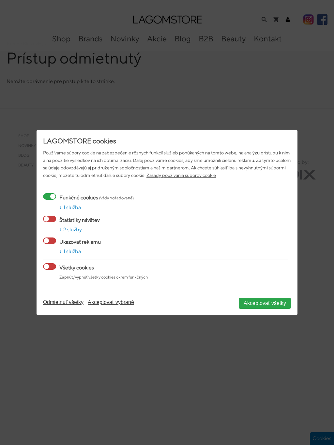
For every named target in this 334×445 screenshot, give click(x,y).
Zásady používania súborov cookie (181, 175)
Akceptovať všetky (265, 303)
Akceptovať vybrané (111, 302)
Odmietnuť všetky (63, 302)
